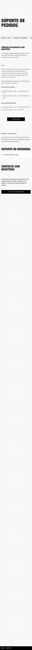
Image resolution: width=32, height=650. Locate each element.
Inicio (2, 648)
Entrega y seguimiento (21, 37)
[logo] (6, 6)
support (8, 648)
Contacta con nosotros (16, 191)
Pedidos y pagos (6, 37)
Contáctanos (16, 119)
